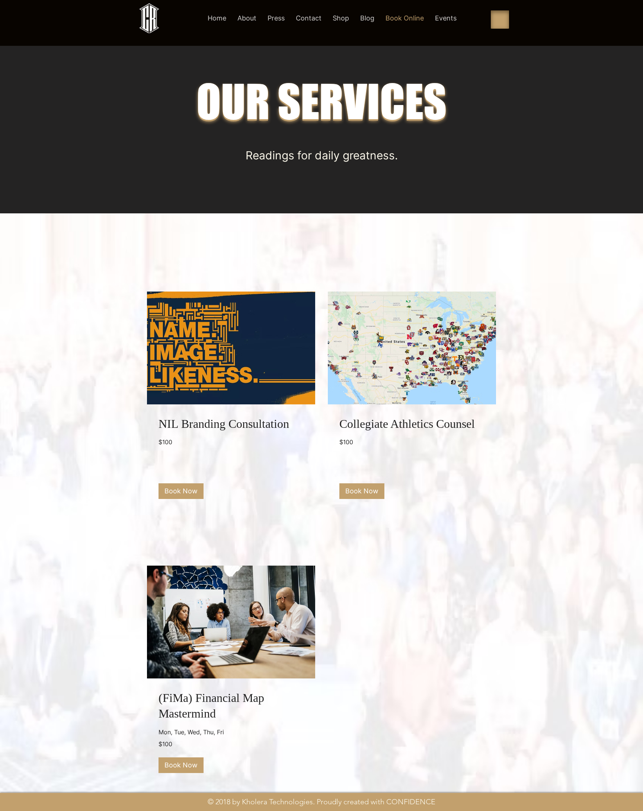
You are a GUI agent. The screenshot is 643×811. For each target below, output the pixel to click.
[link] (231, 424)
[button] (181, 491)
